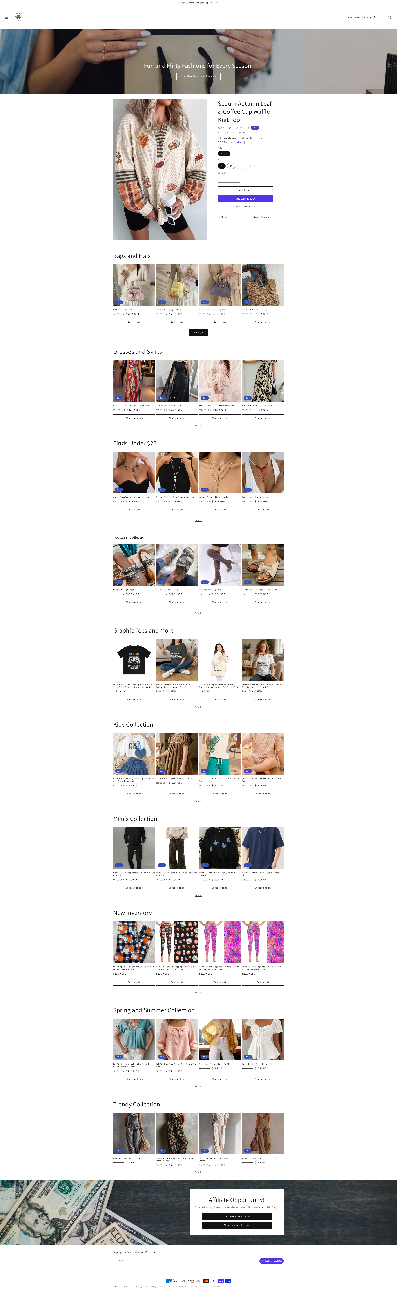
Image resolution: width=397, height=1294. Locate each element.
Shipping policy (196, 1287)
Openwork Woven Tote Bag (254, 310)
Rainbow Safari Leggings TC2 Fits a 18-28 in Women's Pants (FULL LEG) (219, 968)
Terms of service (180, 1287)
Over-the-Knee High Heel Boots (213, 590)
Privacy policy (165, 1287)
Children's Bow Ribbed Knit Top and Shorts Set (261, 779)
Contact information (214, 1287)
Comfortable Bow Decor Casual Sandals (260, 590)
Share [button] (224, 217)
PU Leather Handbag (122, 310)
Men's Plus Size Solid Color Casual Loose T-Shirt (261, 874)
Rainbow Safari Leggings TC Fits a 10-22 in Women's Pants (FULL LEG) (261, 968)
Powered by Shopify (134, 1287)
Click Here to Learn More (236, 1216)
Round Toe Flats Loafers (167, 590)
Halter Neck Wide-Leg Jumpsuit (127, 1158)
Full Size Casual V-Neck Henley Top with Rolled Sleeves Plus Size (131, 1065)
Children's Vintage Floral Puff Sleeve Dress (175, 778)
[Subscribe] (165, 1260)
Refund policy (150, 1287)
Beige (224, 153)
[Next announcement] (391, 3)
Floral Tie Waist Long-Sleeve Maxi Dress (217, 405)
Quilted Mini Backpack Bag (168, 310)
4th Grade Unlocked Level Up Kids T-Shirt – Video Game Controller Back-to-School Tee (132, 685)
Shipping (222, 132)
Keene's (123, 1287)
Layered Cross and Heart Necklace (214, 497)
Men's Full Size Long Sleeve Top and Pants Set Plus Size (134, 874)
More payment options (245, 206)
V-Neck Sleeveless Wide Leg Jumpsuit (259, 1158)
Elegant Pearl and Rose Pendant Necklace (175, 497)
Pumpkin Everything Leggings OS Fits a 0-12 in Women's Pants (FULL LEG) (176, 968)
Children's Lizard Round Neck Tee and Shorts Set (219, 779)
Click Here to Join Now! (237, 1225)
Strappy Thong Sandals (124, 590)
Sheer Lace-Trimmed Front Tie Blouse (216, 1064)
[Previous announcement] (6, 3)
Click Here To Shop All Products (198, 76)
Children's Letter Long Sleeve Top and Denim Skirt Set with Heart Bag (133, 779)
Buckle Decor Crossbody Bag (212, 310)
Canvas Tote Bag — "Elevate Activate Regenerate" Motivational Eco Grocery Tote (218, 685)
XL (252, 166)
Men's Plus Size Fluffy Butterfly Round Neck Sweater (219, 874)
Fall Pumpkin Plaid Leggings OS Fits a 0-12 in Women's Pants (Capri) (133, 968)
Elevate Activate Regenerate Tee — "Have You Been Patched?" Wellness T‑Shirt (262, 685)
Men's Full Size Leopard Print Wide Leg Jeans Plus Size (176, 874)
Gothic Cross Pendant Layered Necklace (131, 497)
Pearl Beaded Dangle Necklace (256, 497)
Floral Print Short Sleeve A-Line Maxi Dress (261, 405)
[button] (6, 17)
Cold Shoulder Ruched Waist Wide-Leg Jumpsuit (216, 1159)
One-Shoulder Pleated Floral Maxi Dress (131, 405)
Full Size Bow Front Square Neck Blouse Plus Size (176, 1065)
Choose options (263, 322)
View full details (261, 217)
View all (198, 332)
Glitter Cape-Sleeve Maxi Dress (170, 405)
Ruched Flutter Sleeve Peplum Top (257, 1064)
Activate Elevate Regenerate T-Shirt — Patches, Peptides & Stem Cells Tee (173, 685)
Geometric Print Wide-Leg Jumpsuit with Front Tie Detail (174, 1159)
